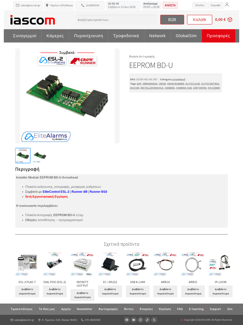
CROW (162, 83)
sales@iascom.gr (30, 5)
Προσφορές (218, 35)
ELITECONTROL (210, 83)
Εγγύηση (165, 309)
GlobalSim (186, 35)
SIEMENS (170, 88)
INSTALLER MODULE (151, 88)
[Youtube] (133, 320)
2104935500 (92, 5)
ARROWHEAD (150, 83)
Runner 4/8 (79, 191)
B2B (172, 19)
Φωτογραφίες (108, 309)
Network (157, 35)
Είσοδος (199, 5)
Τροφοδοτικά (126, 35)
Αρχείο (66, 309)
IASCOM (134, 88)
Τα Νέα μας (47, 309)
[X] (154, 320)
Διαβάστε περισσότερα (27, 291)
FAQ (180, 309)
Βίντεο (128, 309)
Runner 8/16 (98, 191)
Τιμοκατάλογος (21, 309)
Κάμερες (55, 35)
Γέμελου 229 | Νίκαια (61, 5)
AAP (139, 83)
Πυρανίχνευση (88, 35)
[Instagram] (140, 320)
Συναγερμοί (24, 35)
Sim (229, 309)
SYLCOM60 (214, 88)
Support (215, 309)
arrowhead (178, 79)
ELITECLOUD (192, 83)
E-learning (196, 309)
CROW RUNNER (175, 83)
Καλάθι (199, 19)
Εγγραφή (215, 5)
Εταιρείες (146, 309)
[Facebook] (127, 320)
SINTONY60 (199, 88)
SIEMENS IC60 (184, 88)
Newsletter (84, 309)
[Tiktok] (147, 320)
